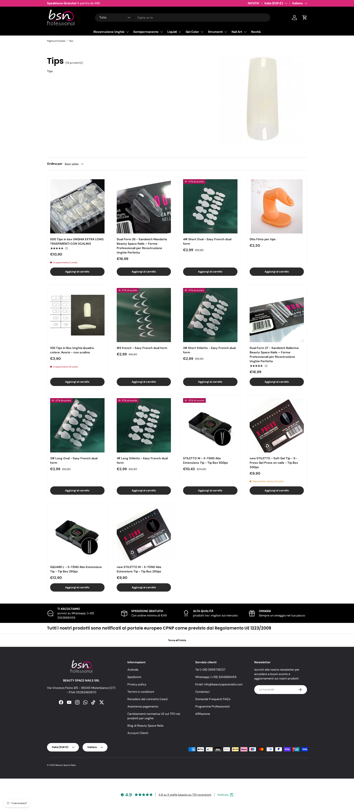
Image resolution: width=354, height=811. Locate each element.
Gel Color (192, 32)
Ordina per (55, 164)
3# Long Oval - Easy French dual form (74, 460)
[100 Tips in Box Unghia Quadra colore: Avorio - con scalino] (77, 315)
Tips (71, 40)
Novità (256, 32)
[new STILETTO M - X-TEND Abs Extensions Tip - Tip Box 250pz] (144, 534)
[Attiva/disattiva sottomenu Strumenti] (225, 32)
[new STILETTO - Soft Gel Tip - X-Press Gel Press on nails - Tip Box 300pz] (277, 425)
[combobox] (182, 17)
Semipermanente (146, 32)
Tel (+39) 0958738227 (210, 670)
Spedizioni (134, 677)
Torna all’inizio (177, 640)
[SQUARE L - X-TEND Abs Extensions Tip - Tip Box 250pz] (77, 534)
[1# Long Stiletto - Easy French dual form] (144, 425)
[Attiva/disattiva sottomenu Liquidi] (180, 32)
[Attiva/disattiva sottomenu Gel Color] (202, 32)
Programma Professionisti (212, 706)
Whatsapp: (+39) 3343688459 (215, 677)
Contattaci (202, 692)
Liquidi (172, 32)
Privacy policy (136, 684)
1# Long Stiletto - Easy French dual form (142, 460)
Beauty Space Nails (65, 765)
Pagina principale (56, 40)
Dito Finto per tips (263, 239)
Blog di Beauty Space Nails (145, 726)
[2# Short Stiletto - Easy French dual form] (210, 315)
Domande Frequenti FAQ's (212, 699)
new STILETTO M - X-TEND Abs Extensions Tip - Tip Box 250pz (139, 569)
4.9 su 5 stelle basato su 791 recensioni (185, 795)
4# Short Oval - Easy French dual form (207, 241)
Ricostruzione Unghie (108, 32)
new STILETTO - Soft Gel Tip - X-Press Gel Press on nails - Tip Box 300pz (274, 462)
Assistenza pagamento (142, 706)
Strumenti (215, 32)
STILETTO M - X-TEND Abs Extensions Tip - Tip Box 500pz (205, 460)
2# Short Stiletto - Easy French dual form (209, 350)
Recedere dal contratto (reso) (147, 699)
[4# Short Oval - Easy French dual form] (210, 206)
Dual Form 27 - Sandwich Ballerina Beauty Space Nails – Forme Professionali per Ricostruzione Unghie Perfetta (274, 354)
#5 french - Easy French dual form (142, 348)
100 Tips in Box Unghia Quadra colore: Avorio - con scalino (72, 350)
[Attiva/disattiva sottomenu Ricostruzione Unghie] (127, 32)
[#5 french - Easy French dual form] (144, 315)
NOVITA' (253, 3)
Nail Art (237, 32)
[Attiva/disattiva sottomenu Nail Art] (245, 32)
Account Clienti (137, 733)
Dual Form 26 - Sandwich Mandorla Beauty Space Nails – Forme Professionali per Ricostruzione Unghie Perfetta (142, 245)
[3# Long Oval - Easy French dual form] (77, 425)
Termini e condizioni (140, 692)
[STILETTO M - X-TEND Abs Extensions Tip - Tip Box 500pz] (210, 425)
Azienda (132, 670)
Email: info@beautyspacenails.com (218, 684)
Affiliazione (202, 714)
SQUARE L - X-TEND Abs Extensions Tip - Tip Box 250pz (76, 569)
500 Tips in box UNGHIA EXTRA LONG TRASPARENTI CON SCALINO (76, 241)
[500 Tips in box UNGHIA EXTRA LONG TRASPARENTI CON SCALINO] (77, 206)
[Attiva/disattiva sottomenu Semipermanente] (161, 32)
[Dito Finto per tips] (277, 206)
